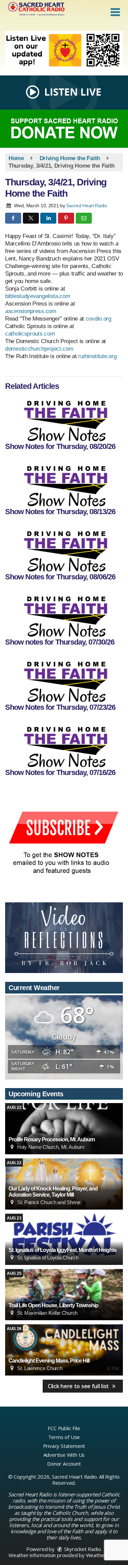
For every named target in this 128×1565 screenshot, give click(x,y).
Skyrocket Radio (82, 1549)
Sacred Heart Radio (86, 205)
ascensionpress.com (30, 311)
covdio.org (98, 318)
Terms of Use (64, 1437)
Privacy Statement (64, 1445)
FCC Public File (64, 1428)
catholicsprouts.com (30, 333)
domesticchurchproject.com (39, 349)
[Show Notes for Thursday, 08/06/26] (64, 548)
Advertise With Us (64, 1454)
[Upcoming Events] (64, 1128)
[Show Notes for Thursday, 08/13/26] (64, 482)
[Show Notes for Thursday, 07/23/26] (64, 678)
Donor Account (64, 1463)
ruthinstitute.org (97, 356)
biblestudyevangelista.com (37, 296)
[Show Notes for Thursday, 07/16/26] (64, 743)
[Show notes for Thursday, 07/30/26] (64, 613)
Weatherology (102, 1555)
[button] (115, 12)
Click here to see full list (79, 1386)
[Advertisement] (64, 50)
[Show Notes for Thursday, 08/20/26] (64, 417)
